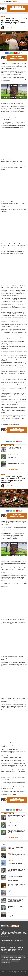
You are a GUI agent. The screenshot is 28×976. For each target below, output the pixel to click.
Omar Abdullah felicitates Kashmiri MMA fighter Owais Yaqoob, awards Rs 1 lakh (16, 831)
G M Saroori (16, 436)
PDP (2, 438)
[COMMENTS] (21, 52)
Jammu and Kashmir (5, 956)
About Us (11, 971)
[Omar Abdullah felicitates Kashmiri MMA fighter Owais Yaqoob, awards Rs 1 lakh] (3, 832)
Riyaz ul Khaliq (10, 27)
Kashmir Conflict (5, 957)
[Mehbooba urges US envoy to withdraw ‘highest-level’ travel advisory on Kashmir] (3, 449)
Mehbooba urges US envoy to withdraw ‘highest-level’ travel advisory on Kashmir (15, 448)
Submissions (16, 971)
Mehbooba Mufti (10, 437)
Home (3, 971)
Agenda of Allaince (13, 435)
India (19, 956)
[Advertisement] (14, 143)
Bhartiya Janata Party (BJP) (14, 959)
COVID (24, 957)
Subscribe (14, 972)
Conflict (23, 956)
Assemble (20, 806)
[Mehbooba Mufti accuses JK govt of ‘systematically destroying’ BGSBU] (3, 464)
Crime (7, 959)
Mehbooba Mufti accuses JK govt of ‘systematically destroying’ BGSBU (16, 462)
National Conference (19, 437)
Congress (10, 436)
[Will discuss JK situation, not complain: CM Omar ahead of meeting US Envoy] (3, 456)
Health (3, 959)
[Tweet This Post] (9, 52)
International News (6, 962)
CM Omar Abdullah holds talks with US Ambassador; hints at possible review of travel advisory (16, 817)
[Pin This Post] (15, 52)
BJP (6, 436)
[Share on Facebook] (6, 52)
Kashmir (15, 956)
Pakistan (20, 957)
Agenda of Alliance (13, 806)
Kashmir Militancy (13, 957)
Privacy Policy (23, 971)
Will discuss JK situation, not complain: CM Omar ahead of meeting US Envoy (15, 456)
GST (20, 436)
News (11, 956)
